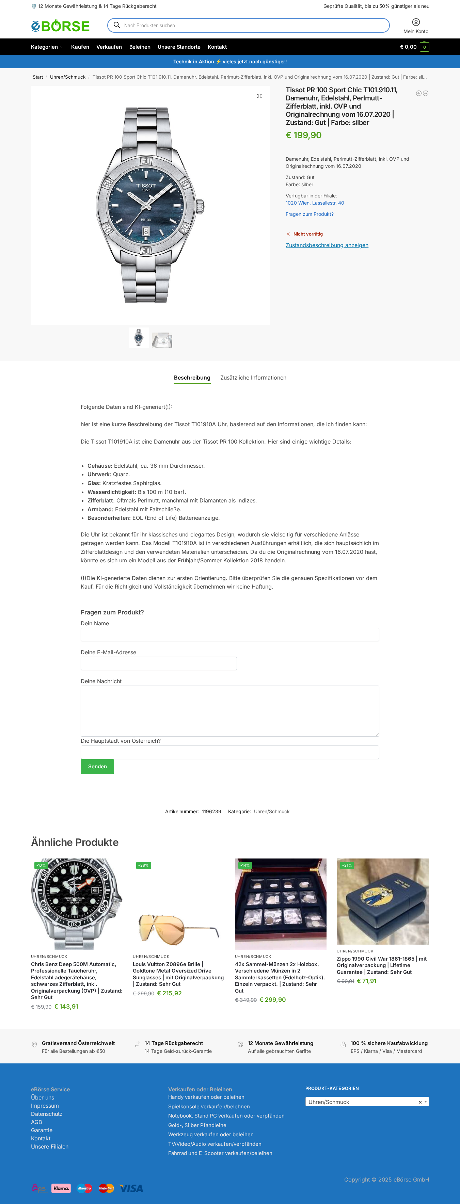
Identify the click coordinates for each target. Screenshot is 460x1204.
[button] (414, 47)
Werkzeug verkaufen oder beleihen (211, 1134)
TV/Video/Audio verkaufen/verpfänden (214, 1144)
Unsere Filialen (49, 1146)
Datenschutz (47, 1113)
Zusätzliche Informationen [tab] (253, 377)
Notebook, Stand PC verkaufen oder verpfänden (226, 1115)
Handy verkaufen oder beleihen (206, 1097)
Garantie (41, 1130)
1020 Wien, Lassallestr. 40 (315, 203)
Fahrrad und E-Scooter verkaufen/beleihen (220, 1153)
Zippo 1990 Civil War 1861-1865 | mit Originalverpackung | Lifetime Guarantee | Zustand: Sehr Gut (382, 965)
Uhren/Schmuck (67, 77)
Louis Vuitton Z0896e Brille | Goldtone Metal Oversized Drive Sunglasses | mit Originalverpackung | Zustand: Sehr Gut (178, 974)
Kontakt (40, 1138)
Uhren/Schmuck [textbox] (365, 1101)
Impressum (45, 1105)
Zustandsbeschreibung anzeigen (327, 245)
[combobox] (367, 1101)
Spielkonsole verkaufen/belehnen (209, 1106)
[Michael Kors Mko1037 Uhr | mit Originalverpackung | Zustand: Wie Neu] (418, 93)
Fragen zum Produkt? (310, 214)
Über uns (42, 1097)
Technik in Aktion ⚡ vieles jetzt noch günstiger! (230, 61)
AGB (36, 1122)
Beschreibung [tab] (192, 377)
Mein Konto (415, 31)
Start (38, 77)
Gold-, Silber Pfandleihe (197, 1125)
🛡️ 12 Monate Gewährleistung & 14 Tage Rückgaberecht (94, 6)
